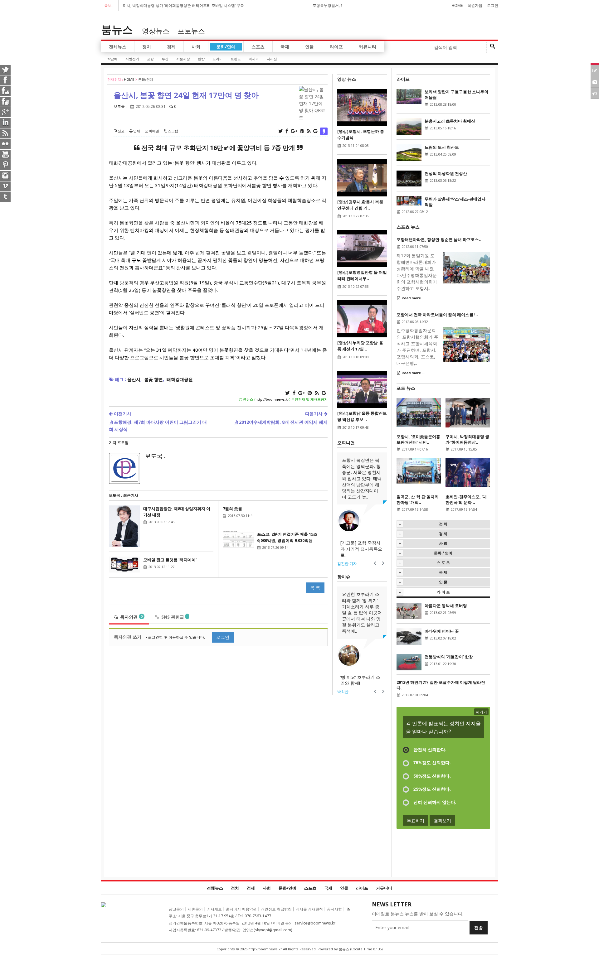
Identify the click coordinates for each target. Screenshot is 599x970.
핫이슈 (343, 577)
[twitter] (5, 69)
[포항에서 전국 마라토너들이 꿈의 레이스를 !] (466, 344)
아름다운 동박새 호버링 (446, 605)
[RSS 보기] (348, 909)
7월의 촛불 (232, 508)
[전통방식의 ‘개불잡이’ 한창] (409, 662)
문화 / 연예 (443, 553)
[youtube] (5, 154)
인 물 (443, 582)
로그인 (492, 5)
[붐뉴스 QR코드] (103, 904)
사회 (196, 47)
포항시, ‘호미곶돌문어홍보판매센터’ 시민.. (418, 439)
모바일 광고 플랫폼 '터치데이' (170, 559)
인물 (309, 47)
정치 (146, 47)
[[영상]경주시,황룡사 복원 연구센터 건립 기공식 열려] (362, 177)
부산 (165, 58)
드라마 (217, 58)
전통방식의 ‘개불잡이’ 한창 (449, 656)
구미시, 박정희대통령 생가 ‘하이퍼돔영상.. (467, 439)
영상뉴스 (155, 30)
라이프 (336, 47)
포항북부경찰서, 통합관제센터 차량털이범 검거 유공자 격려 (328, 5)
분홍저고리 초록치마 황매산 (450, 121)
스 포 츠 (443, 562)
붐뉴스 (117, 29)
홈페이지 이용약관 (241, 909)
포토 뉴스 (406, 388)
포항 (150, 58)
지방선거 (132, 58)
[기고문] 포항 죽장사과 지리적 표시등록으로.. (361, 549)
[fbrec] (5, 101)
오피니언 (346, 443)
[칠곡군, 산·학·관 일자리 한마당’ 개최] (419, 470)
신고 (121, 130)
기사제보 (214, 909)
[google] (5, 111)
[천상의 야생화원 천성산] (409, 178)
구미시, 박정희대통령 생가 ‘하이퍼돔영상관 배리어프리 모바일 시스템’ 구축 (147, 5)
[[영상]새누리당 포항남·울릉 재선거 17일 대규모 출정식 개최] (362, 318)
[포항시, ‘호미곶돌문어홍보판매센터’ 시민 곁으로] (419, 412)
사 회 (443, 543)
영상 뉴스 (346, 79)
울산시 (133, 379)
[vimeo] (5, 186)
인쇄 (136, 130)
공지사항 (334, 909)
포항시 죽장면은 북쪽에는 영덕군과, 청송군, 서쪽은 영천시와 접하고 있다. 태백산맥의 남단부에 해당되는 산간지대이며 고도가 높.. (362, 478)
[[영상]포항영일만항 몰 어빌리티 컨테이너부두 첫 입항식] (362, 248)
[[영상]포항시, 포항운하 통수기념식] (362, 107)
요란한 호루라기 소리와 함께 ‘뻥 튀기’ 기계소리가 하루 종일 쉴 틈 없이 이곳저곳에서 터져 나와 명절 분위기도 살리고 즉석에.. (362, 612)
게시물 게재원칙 (309, 909)
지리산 (272, 58)
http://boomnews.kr (272, 399)
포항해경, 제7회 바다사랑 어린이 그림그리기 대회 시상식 (158, 425)
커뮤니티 (367, 47)
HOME (129, 79)
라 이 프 (443, 592)
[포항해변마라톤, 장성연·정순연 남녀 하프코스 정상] (466, 267)
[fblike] (5, 90)
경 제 (443, 533)
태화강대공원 (180, 379)
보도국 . (120, 106)
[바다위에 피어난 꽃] (409, 636)
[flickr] (5, 143)
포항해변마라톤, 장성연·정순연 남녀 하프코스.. (439, 239)
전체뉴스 (117, 47)
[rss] (5, 133)
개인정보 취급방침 (276, 909)
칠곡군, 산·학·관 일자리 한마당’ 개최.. (418, 499)
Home (457, 5)
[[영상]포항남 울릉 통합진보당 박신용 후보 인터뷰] (362, 389)
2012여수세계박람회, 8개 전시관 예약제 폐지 (282, 422)
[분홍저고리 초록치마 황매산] (409, 126)
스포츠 (258, 47)
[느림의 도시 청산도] (409, 152)
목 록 (315, 588)
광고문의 (176, 909)
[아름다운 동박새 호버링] (409, 610)
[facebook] (5, 80)
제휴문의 (195, 909)
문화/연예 (226, 47)
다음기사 (314, 414)
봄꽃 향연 (153, 379)
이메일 (154, 130)
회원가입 (474, 5)
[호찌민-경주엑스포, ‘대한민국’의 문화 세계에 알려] (468, 472)
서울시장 (183, 58)
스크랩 (173, 130)
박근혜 (112, 58)
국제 (284, 47)
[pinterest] (5, 164)
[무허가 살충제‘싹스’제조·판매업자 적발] (409, 200)
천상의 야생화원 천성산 (446, 173)
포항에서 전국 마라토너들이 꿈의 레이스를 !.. (437, 314)
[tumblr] (5, 196)
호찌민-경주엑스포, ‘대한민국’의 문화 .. (466, 499)
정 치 (443, 524)
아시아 (254, 58)
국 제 (443, 572)
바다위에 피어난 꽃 (442, 631)
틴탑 (201, 58)
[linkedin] (5, 122)
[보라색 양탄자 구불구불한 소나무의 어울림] (409, 96)
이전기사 (122, 414)
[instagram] (5, 175)
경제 (171, 47)
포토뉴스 (191, 30)
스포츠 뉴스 (408, 227)
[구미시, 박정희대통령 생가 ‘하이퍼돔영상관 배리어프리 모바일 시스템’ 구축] (468, 412)
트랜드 (236, 58)
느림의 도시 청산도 (442, 147)
